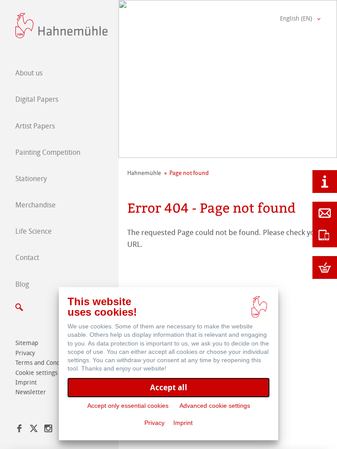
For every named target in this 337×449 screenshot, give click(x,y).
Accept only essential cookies (127, 405)
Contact (27, 257)
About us (29, 73)
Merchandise (35, 205)
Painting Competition (47, 152)
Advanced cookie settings (214, 405)
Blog (22, 284)
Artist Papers (35, 126)
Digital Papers (36, 99)
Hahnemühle (144, 173)
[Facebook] (19, 430)
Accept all (168, 387)
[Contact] (324, 213)
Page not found (189, 173)
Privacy (154, 422)
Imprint (183, 422)
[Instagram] (48, 430)
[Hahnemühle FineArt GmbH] (61, 25)
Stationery (31, 179)
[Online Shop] (324, 267)
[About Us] (324, 181)
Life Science (33, 231)
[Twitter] (34, 430)
